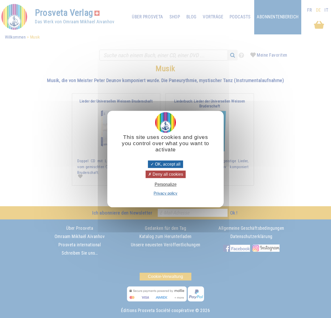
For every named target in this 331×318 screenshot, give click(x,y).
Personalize (166, 184)
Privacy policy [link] (165, 193)
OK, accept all (167, 164)
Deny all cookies (167, 174)
